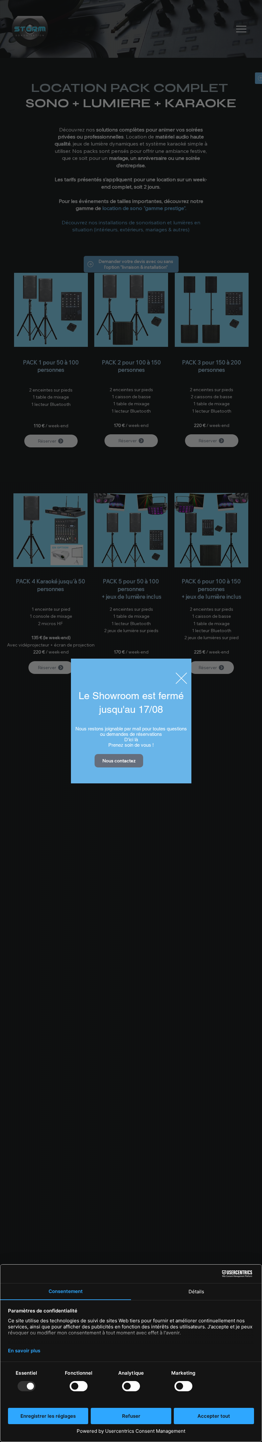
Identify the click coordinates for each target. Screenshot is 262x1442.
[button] (181, 678)
